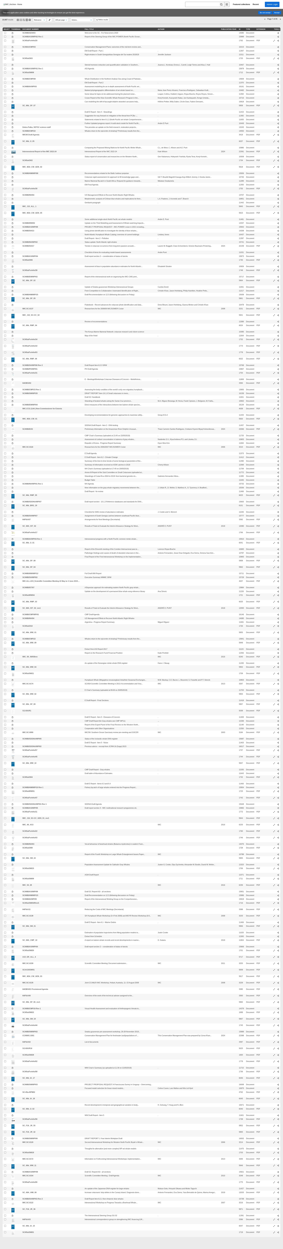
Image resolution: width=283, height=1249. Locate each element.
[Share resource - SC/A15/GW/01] (278, 970)
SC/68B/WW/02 (28, 223)
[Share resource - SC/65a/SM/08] (278, 72)
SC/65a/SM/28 (28, 1055)
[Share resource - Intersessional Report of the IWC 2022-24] (278, 151)
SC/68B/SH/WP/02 (29, 577)
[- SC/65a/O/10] (274, 626)
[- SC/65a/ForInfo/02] (274, 1061)
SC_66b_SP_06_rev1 (31, 1002)
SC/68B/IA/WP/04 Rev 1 (32, 539)
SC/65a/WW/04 (28, 595)
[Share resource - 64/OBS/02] (278, 383)
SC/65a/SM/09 (28, 879)
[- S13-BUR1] (274, 711)
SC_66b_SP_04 (28, 567)
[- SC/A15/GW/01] (274, 970)
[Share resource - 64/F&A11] (278, 909)
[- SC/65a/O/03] (274, 58)
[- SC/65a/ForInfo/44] (274, 1025)
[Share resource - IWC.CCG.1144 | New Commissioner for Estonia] (278, 409)
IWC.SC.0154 (27, 1176)
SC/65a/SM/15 (28, 868)
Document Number (30, 29)
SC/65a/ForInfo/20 (29, 40)
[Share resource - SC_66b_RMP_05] (278, 495)
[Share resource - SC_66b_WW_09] (278, 643)
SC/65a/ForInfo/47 (29, 798)
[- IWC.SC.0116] (274, 447)
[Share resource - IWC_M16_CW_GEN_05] (278, 213)
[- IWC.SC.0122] (274, 1203)
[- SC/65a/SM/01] (274, 1232)
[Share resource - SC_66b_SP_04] (278, 567)
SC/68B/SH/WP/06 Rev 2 (32, 365)
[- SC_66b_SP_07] (274, 105)
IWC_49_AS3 (27, 825)
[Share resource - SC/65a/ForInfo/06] (278, 1182)
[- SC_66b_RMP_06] (274, 359)
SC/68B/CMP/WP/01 (30, 614)
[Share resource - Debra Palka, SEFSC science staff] (278, 127)
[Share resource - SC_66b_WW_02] (278, 694)
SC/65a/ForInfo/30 (29, 189)
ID (239, 29)
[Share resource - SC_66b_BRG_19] (278, 506)
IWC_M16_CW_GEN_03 (32, 976)
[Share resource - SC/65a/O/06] (278, 260)
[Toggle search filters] (226, 4)
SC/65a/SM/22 (28, 1012)
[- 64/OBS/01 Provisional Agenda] (274, 989)
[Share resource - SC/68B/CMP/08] (278, 79)
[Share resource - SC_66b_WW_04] (278, 667)
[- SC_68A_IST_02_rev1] (274, 608)
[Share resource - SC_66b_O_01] (278, 543)
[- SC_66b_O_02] (274, 1109)
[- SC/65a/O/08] (274, 848)
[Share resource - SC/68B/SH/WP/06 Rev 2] (278, 365)
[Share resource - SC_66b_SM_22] (278, 858)
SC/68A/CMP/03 (29, 47)
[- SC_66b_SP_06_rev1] (274, 1002)
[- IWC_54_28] (274, 885)
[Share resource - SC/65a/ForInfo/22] (278, 831)
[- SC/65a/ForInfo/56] (274, 1119)
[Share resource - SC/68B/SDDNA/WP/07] (278, 502)
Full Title (89, 29)
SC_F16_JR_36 (28, 1209)
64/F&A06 (26, 996)
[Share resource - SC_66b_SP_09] (278, 704)
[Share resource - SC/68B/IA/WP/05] (278, 899)
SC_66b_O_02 (28, 1109)
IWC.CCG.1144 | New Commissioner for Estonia (42, 409)
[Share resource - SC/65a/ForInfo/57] (278, 750)
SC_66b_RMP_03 (29, 602)
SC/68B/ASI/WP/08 (30, 227)
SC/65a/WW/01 (28, 791)
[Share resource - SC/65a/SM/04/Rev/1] (278, 903)
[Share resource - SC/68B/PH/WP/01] (278, 369)
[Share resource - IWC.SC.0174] (278, 684)
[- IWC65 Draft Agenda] (274, 135)
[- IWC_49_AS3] (274, 825)
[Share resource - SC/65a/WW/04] (278, 595)
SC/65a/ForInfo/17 (29, 532)
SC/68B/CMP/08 (29, 79)
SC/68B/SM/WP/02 (30, 1032)
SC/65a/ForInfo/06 (29, 1182)
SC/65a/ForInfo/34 (29, 339)
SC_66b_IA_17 (28, 1078)
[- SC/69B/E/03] (274, 429)
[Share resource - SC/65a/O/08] (278, 848)
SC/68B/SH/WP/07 (29, 516)
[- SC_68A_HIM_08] (274, 1192)
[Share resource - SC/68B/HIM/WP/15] (278, 295)
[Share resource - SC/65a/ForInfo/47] (278, 798)
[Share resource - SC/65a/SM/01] (278, 1232)
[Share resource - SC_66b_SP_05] (278, 298)
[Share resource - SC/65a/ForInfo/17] (278, 533)
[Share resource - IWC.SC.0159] (278, 963)
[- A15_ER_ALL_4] (274, 957)
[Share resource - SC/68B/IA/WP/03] (278, 86)
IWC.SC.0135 (27, 983)
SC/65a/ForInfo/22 (29, 831)
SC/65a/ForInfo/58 (29, 1072)
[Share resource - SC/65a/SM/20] (278, 950)
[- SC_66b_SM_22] (274, 858)
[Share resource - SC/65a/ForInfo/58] (278, 1072)
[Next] (280, 19)
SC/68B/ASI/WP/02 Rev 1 (32, 37)
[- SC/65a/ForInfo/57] (274, 750)
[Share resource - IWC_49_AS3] (278, 825)
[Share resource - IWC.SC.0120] (278, 1142)
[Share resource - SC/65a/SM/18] (278, 1153)
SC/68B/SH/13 (28, 231)
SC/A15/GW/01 (28, 970)
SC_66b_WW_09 (29, 643)
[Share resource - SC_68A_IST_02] (278, 526)
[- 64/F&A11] (274, 909)
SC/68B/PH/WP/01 (29, 369)
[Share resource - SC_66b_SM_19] (278, 1019)
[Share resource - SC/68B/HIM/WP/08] (278, 173)
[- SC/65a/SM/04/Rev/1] (274, 903)
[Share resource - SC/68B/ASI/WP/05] (278, 808)
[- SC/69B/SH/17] (274, 246)
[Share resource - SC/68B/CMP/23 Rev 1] (278, 390)
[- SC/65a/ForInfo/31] (274, 373)
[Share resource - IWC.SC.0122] (278, 1203)
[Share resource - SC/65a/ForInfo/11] (278, 812)
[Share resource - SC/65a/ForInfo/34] (278, 339)
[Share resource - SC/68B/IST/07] (278, 588)
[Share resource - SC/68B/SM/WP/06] (278, 1138)
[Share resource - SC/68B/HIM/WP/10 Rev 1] (278, 787)
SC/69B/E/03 (27, 429)
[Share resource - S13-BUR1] (278, 711)
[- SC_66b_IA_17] (274, 1078)
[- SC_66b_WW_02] (274, 694)
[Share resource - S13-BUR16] (278, 1048)
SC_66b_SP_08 (28, 561)
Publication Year (228, 29)
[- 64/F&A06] (274, 996)
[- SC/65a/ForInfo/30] (274, 189)
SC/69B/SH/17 (28, 246)
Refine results (103, 20)
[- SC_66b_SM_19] (274, 1019)
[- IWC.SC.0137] (274, 309)
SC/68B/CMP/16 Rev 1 (31, 1009)
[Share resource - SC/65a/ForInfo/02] (278, 1061)
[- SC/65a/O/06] (274, 260)
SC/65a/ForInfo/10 (29, 346)
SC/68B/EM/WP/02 (30, 277)
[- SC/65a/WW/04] (274, 595)
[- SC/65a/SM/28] (274, 1055)
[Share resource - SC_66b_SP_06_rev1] (278, 1002)
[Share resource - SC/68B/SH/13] (278, 231)
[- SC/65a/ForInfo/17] (274, 533)
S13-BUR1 (26, 711)
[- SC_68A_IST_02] (274, 526)
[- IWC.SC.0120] (274, 1142)
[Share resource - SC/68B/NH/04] (278, 195)
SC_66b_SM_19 (29, 1019)
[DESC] (49, 20)
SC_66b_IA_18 (28, 1099)
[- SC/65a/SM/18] (274, 1153)
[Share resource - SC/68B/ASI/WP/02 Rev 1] (278, 37)
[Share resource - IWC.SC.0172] (278, 1159)
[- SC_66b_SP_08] (274, 561)
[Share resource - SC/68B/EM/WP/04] (278, 405)
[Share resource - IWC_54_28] (278, 885)
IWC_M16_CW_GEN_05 (32, 213)
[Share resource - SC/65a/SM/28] (278, 1055)
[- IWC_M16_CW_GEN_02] (274, 167)
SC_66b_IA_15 (28, 1226)
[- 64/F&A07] (274, 520)
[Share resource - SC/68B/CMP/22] (278, 131)
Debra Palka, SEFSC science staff (36, 127)
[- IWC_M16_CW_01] (274, 419)
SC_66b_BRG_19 (29, 505)
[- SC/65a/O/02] (274, 160)
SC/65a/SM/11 (28, 673)
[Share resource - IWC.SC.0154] (278, 1176)
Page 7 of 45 (272, 19)
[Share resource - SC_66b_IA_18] (278, 1099)
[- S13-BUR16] (274, 1048)
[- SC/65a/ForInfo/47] (274, 798)
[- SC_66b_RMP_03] (274, 602)
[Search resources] (221, 4)
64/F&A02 (26, 1042)
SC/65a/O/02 (27, 160)
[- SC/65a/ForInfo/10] (274, 346)
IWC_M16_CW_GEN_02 (32, 167)
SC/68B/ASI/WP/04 (30, 256)
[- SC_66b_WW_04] (274, 667)
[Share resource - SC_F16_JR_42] (278, 1132)
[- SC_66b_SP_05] (274, 298)
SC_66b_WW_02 (29, 694)
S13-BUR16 (27, 1048)
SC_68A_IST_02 (29, 526)
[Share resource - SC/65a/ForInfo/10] (278, 346)
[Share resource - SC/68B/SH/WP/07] (278, 516)
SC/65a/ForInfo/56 (29, 1119)
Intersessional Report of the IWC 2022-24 (39, 151)
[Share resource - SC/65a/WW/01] (278, 791)
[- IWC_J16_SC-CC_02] (274, 315)
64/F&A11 (26, 909)
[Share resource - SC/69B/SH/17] (278, 246)
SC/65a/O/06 (27, 260)
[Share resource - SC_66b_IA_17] (278, 1078)
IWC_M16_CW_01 (29, 419)
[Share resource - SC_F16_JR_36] (278, 1209)
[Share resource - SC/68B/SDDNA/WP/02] (278, 746)
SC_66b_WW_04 (29, 667)
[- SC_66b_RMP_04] (274, 325)
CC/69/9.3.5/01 (28, 1035)
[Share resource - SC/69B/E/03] (278, 429)
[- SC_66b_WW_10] (274, 763)
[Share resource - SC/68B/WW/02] (278, 223)
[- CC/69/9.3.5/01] (274, 1035)
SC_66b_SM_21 (29, 926)
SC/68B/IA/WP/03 (29, 86)
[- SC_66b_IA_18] (274, 1099)
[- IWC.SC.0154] (274, 1176)
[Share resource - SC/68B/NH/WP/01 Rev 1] (278, 484)
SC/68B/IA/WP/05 (29, 899)
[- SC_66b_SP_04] (274, 567)
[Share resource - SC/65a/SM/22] (278, 1012)
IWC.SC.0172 (27, 1159)
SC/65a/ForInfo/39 (29, 270)
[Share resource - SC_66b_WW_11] (278, 1165)
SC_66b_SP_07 (28, 105)
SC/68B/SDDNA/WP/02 (31, 746)
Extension (260, 29)
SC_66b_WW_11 (29, 1165)
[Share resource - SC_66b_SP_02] (278, 281)
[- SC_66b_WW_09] (274, 643)
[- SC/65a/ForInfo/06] (274, 1182)
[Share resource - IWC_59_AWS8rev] (278, 657)
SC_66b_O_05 (28, 141)
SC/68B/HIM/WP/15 (30, 295)
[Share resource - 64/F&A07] (278, 520)
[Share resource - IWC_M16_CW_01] (278, 419)
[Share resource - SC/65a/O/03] (278, 58)
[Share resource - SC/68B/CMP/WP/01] (278, 615)
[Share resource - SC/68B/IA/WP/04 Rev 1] (278, 539)
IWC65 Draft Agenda (30, 135)
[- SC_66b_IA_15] (274, 1226)
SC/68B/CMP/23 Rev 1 (31, 390)
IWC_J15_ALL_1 (29, 206)
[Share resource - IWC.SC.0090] (278, 732)
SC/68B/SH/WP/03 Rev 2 (32, 1199)
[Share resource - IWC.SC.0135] (278, 983)
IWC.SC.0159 (27, 963)
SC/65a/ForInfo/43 (29, 838)
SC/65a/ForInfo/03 (29, 352)
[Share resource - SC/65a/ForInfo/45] (278, 757)
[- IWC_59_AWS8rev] (274, 657)
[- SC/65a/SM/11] (274, 673)
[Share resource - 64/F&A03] (278, 1219)
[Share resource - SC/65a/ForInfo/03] (278, 352)
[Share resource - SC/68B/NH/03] (278, 844)
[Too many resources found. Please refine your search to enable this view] (29, 20)
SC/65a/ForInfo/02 (29, 1061)
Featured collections (241, 4)
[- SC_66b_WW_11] (274, 1165)
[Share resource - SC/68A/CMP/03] (278, 47)
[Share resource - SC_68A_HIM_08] (278, 1192)
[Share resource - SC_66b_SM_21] (278, 926)
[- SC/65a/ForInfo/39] (274, 270)
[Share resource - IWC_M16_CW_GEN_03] (278, 976)
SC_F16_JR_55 (28, 1125)
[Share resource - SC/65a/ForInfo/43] (278, 838)
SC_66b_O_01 (28, 543)
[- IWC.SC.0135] (274, 983)
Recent (256, 4)
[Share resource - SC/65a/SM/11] (278, 673)
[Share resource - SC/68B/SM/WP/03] (278, 1085)
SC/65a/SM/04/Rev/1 (30, 903)
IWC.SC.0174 (27, 684)
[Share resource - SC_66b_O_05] (278, 141)
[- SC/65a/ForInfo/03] (274, 352)
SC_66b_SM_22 (29, 858)
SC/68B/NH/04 (28, 195)
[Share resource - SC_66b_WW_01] (278, 632)
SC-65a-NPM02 (28, 1092)
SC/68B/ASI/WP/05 (30, 808)
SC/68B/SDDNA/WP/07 (31, 502)
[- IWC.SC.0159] (274, 963)
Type (248, 29)
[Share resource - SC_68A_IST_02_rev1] (278, 608)
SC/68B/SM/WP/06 (30, 1138)
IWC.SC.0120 (27, 1142)
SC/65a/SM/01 (28, 1232)
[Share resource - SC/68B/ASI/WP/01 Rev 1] (278, 69)
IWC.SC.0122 (27, 1203)
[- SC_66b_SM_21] (274, 926)
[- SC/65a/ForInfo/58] (274, 1072)
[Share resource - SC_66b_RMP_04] (278, 325)
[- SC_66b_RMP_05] (274, 495)
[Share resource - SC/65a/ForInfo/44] (278, 1025)
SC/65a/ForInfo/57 (29, 750)
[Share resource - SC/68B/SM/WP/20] (278, 393)
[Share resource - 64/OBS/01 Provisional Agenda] (278, 989)
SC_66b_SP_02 (28, 280)
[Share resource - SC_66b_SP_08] (278, 561)
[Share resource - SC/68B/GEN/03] (278, 33)
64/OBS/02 (26, 383)
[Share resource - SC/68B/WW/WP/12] (278, 574)
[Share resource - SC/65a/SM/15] (278, 868)
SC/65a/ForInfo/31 (29, 373)
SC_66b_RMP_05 (29, 495)
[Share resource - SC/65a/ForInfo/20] (278, 41)
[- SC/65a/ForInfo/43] (274, 838)
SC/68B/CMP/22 (29, 131)
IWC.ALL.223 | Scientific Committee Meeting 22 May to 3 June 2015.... (51, 581)
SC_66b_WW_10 (29, 763)
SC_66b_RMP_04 (29, 325)
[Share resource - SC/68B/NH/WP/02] (278, 242)
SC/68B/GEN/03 (28, 33)
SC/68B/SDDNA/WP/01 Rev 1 (34, 804)
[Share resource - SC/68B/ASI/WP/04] (278, 256)
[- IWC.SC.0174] (274, 684)
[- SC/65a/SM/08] (274, 72)
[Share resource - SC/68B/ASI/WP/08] (278, 227)
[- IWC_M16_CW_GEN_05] (274, 213)
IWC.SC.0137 (27, 309)
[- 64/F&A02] (274, 1042)
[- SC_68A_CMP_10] (274, 940)
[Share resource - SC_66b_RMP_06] (278, 359)
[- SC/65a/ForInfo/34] (274, 339)
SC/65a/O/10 (27, 626)
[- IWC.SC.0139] (274, 916)
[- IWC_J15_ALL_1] (274, 206)
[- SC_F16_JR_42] (274, 1132)
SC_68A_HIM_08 (29, 1192)
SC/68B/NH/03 (28, 844)
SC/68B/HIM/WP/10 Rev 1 (32, 787)
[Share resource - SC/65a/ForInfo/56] (278, 1119)
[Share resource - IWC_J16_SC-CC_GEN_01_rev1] (278, 818)
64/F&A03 (26, 1219)
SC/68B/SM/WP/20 (30, 393)
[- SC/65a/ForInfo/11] (274, 812)
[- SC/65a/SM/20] (274, 950)
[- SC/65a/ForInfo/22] (274, 831)
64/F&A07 (26, 519)
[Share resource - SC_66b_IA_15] (278, 1226)
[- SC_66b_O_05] (274, 141)
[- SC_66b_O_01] (274, 543)
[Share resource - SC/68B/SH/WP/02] (278, 577)
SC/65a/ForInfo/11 (29, 812)
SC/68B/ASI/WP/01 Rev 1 (32, 69)
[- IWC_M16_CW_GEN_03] (274, 976)
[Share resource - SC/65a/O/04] (278, 777)
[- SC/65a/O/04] (274, 777)
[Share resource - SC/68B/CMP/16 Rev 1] (278, 1009)
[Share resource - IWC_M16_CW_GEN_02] (278, 167)
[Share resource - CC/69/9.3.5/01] (278, 1035)
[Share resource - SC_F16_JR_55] (278, 1126)
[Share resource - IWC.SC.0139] (278, 916)
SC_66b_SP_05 (28, 298)
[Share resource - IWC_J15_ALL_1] (278, 206)
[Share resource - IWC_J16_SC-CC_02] (278, 315)
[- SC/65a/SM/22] (274, 1012)
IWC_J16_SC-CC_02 (31, 315)
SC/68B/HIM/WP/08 (30, 173)
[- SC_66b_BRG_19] (274, 506)
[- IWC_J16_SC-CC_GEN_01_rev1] (274, 818)
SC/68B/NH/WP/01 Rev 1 (32, 484)
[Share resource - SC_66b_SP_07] (278, 105)
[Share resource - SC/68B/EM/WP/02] (278, 277)
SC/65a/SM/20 (28, 950)
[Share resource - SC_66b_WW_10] (278, 763)
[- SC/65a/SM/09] (274, 879)
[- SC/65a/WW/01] (274, 791)
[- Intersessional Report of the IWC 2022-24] (274, 151)
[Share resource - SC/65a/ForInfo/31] (278, 373)
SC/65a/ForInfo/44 (29, 1025)
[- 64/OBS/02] (274, 383)
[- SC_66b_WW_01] (274, 632)
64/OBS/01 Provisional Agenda (35, 989)
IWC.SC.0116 (27, 447)
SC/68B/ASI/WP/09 (30, 892)
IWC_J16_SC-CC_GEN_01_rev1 (35, 818)
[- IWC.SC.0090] (274, 732)
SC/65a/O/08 (27, 848)
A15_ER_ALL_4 (29, 957)
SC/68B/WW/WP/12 (30, 573)
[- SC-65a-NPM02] (274, 1092)
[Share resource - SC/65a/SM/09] (278, 879)
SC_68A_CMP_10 (29, 940)
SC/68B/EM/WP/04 (30, 405)
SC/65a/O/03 (27, 58)
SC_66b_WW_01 (29, 632)
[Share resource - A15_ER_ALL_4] (278, 957)
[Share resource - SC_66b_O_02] (278, 1109)
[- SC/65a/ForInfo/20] (274, 41)
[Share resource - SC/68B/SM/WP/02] (278, 1032)
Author (161, 29)
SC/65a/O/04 (27, 777)
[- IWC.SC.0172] (274, 1159)
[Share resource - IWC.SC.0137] (278, 309)
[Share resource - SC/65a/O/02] (278, 160)
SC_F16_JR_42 (28, 1132)
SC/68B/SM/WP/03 (30, 1084)
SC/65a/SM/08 (28, 72)
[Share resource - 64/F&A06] (278, 996)
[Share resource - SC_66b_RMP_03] (278, 602)
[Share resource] (278, 51)
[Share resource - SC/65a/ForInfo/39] (278, 270)
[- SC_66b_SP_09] (274, 704)
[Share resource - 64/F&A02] (278, 1042)
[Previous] (265, 19)
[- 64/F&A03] (274, 1219)
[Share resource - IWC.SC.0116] (278, 447)
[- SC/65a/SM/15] (274, 868)
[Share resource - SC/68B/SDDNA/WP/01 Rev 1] (278, 804)
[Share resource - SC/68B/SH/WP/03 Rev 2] (278, 1199)
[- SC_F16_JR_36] (274, 1209)
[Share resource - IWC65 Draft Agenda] (278, 135)
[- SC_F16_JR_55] (274, 1126)
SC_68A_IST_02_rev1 (31, 608)
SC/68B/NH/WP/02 (30, 242)
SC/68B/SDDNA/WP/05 (31, 739)
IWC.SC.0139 (27, 916)
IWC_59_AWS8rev (30, 657)
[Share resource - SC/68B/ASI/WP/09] (278, 892)
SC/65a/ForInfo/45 (29, 757)
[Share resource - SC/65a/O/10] (278, 626)
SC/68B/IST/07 (28, 587)
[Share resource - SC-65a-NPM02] (278, 1092)
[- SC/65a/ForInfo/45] (274, 757)
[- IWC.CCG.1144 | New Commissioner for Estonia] (274, 409)
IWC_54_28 (27, 885)
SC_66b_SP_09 (28, 704)
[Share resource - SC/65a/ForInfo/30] (278, 189)
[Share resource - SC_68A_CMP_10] (278, 940)
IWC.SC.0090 (27, 732)
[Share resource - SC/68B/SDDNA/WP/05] (278, 739)
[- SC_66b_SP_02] (274, 281)
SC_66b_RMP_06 (29, 359)
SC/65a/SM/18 (28, 1152)
